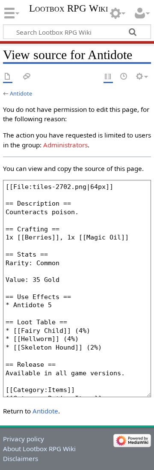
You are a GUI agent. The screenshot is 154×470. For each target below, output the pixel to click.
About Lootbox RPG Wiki (39, 448)
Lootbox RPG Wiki (68, 8)
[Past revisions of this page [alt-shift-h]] (124, 77)
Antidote (21, 93)
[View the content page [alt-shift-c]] (7, 77)
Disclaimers (20, 458)
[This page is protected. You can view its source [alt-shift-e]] (108, 77)
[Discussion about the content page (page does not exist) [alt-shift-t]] (27, 77)
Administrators (65, 145)
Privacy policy (23, 438)
